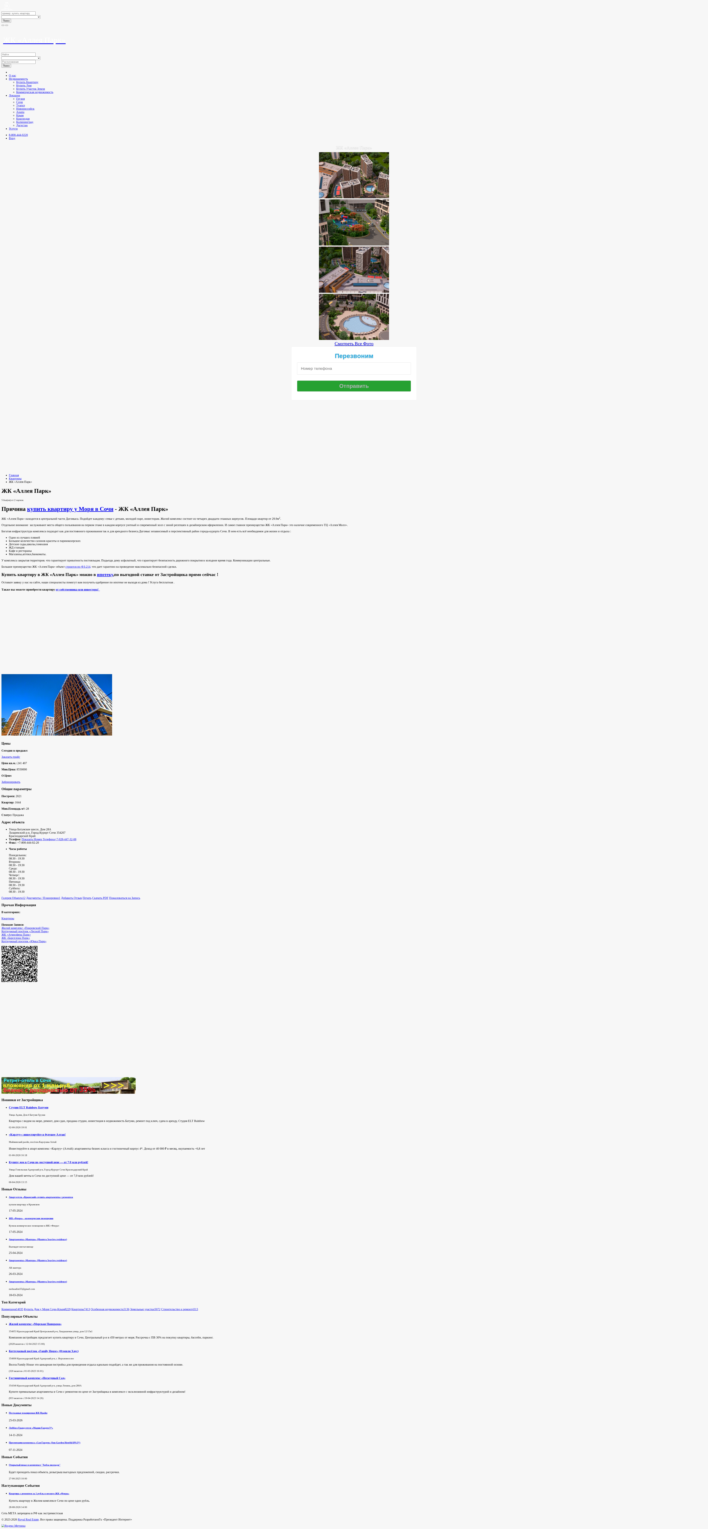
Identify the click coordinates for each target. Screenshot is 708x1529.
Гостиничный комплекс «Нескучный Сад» (37, 1378)
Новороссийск (25, 108)
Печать (87, 898)
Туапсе (20, 105)
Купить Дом (24, 85)
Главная (14, 475)
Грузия (20, 98)
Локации (14, 95)
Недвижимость (18, 78)
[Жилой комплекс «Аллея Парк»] (354, 196)
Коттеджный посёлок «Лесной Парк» (25, 931)
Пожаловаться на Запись (124, 898)
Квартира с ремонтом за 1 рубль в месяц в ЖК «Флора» (39, 1493)
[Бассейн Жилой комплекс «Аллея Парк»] (354, 338)
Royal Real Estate (28, 1519)
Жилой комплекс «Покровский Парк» (25, 928)
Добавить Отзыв (71, 898)
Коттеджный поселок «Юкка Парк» (23, 941)
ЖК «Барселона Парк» (15, 938)
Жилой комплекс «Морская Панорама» (35, 1324)
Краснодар (23, 118)
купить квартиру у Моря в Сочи (70, 509)
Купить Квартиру (27, 82)
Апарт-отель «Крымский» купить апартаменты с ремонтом (41, 1197)
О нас (12, 75)
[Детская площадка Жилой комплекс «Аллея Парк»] (354, 243)
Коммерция (12, 1309)
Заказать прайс (10, 756)
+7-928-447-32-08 (65, 839)
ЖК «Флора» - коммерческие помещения (31, 1218)
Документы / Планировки (43, 898)
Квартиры (15, 478)
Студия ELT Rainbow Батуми (28, 1107)
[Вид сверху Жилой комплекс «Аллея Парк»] (354, 291)
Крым (20, 115)
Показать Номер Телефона (38, 839)
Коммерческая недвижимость (34, 92)
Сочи (19, 102)
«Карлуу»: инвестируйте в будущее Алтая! (37, 1134)
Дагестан (22, 125)
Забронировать (10, 781)
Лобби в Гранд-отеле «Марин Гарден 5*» (31, 1427)
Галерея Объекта (13, 898)
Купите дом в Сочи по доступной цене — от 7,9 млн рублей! (48, 1162)
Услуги (13, 128)
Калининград (24, 122)
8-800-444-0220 (18, 134)
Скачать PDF (100, 898)
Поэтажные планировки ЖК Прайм (28, 1413)
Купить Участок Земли (30, 88)
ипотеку (105, 574)
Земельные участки (145, 1309)
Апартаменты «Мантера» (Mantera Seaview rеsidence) (38, 1239)
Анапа (20, 112)
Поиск (6, 20)
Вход (12, 138)
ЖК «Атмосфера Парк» (16, 934)
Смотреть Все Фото (354, 343)
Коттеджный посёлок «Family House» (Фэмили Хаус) (44, 1351)
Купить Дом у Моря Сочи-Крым (47, 1309)
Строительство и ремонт (179, 1309)
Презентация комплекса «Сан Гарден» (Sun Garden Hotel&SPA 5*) (44, 1442)
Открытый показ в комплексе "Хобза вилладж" (34, 1465)
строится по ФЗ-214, (78, 566)
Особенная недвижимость (110, 1309)
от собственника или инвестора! (78, 589)
